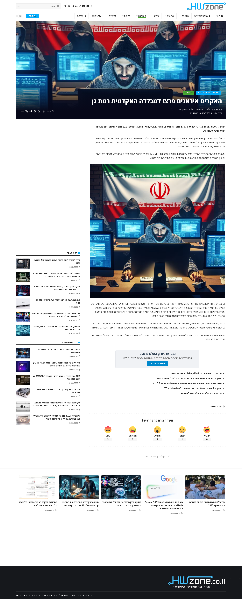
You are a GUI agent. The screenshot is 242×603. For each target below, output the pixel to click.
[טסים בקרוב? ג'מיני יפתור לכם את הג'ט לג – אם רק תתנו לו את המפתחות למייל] (23, 330)
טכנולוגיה (188, 93)
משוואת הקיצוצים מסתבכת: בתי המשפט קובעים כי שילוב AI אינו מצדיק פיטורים (80, 504)
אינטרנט (104, 327)
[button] (71, 16)
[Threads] (69, 6)
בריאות (99, 142)
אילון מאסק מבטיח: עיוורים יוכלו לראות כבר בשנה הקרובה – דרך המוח (121, 504)
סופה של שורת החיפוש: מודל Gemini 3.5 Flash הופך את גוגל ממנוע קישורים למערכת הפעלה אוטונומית (164, 505)
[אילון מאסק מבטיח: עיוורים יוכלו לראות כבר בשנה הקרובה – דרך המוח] (121, 487)
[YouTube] (88, 6)
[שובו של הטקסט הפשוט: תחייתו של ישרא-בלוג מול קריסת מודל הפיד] (37, 487)
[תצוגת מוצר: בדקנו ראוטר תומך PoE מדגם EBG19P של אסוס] (23, 303)
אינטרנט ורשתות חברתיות (209, 93)
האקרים (182, 126)
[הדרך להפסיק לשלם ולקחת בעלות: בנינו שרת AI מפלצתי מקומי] (23, 264)
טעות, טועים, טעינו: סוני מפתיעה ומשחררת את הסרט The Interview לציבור (187, 383)
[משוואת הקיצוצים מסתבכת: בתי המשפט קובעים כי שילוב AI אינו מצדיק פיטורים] (79, 487)
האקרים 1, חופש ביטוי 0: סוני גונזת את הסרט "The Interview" (193, 388)
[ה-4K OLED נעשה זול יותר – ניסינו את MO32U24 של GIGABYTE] (23, 353)
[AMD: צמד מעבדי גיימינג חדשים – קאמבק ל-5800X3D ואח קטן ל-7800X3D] (23, 380)
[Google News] (84, 6)
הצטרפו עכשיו (157, 363)
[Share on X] (39, 111)
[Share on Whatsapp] (35, 111)
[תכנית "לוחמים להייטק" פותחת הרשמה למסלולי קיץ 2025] (205, 487)
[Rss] (65, 6)
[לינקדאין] (76, 6)
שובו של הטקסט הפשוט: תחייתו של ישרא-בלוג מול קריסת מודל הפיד (37, 504)
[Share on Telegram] (31, 111)
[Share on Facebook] (44, 111)
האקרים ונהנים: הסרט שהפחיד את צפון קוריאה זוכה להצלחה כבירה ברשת (189, 378)
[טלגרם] (73, 6)
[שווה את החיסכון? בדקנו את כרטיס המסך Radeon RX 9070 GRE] (23, 393)
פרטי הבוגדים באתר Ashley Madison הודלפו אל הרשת (196, 373)
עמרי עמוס (217, 109)
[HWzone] (206, 6)
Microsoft (199, 327)
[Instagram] (80, 6)
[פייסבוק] (91, 6)
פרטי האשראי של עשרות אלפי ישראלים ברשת (201, 393)
